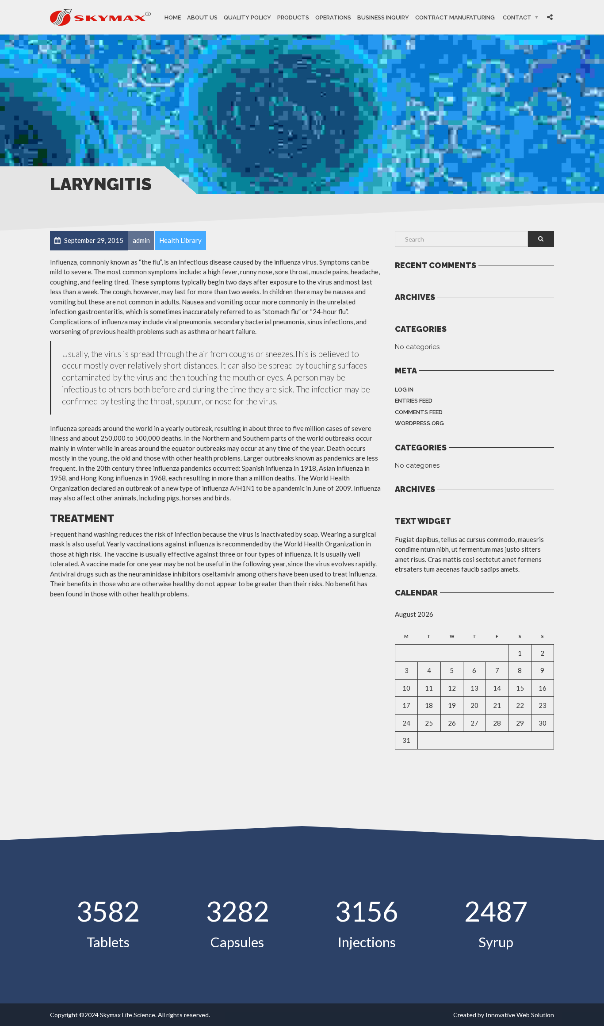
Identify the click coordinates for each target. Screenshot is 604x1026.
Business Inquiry (383, 17)
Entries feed (413, 400)
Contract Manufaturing (455, 17)
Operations (333, 17)
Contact (517, 17)
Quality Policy (247, 17)
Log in (404, 389)
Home (172, 17)
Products (293, 17)
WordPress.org (419, 423)
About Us (202, 17)
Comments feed (419, 412)
